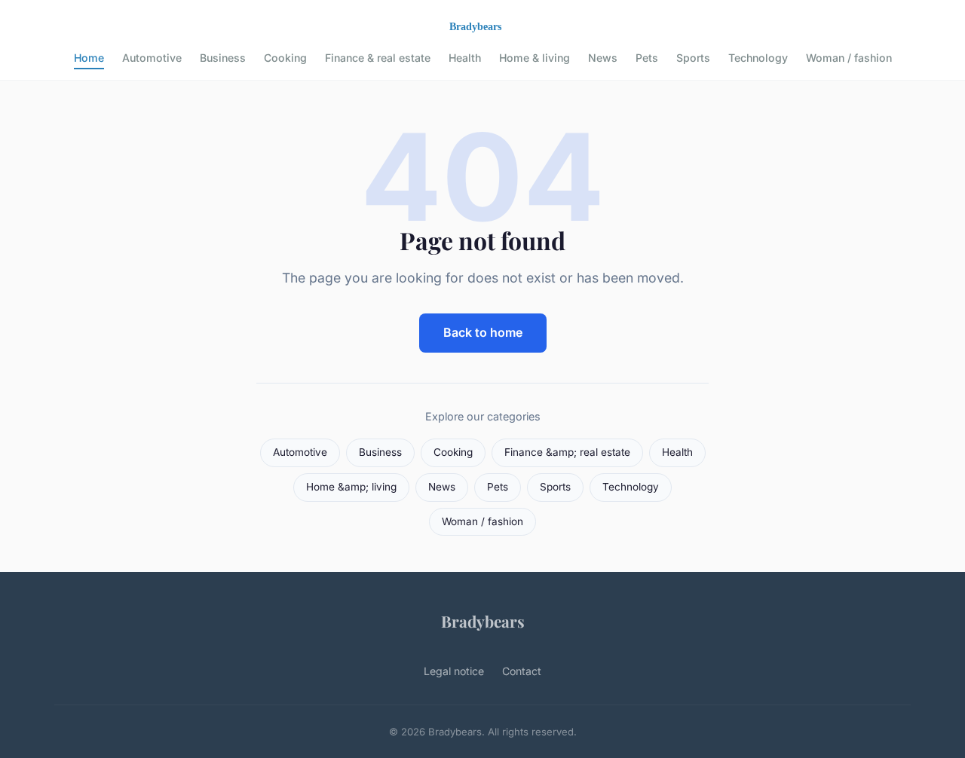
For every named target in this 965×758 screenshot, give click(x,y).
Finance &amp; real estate (567, 452)
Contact (521, 671)
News (602, 57)
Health (465, 57)
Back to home (482, 332)
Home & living (534, 57)
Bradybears (483, 620)
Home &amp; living (351, 487)
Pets (647, 57)
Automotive (152, 57)
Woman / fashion (849, 57)
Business (223, 57)
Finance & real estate (377, 57)
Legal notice (454, 671)
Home (89, 57)
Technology (758, 57)
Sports (693, 57)
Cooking (285, 57)
